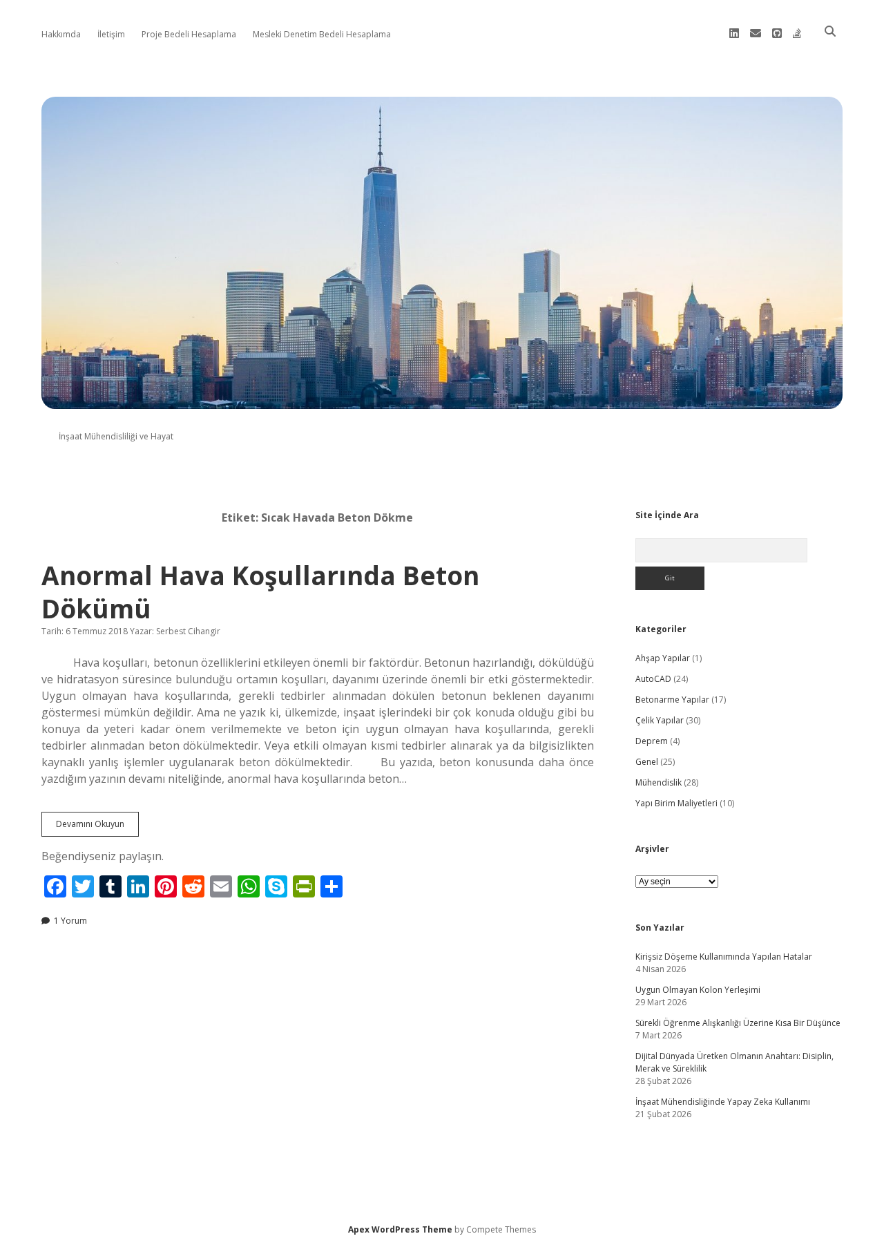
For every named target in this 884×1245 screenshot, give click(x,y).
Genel (646, 762)
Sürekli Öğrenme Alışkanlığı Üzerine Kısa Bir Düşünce (737, 1023)
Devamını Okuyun (97, 827)
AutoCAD (653, 679)
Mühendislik (658, 782)
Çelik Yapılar (659, 720)
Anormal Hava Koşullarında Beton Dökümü (260, 592)
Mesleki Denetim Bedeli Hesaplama (322, 34)
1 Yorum (70, 920)
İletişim (111, 34)
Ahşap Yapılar (662, 658)
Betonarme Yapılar (672, 699)
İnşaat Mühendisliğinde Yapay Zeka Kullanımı (722, 1102)
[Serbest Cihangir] (442, 401)
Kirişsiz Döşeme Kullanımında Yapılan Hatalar (723, 956)
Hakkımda (61, 34)
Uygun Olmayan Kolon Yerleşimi (697, 990)
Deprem (651, 741)
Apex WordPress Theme (400, 1229)
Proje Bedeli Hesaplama (189, 34)
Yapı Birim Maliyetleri (676, 803)
